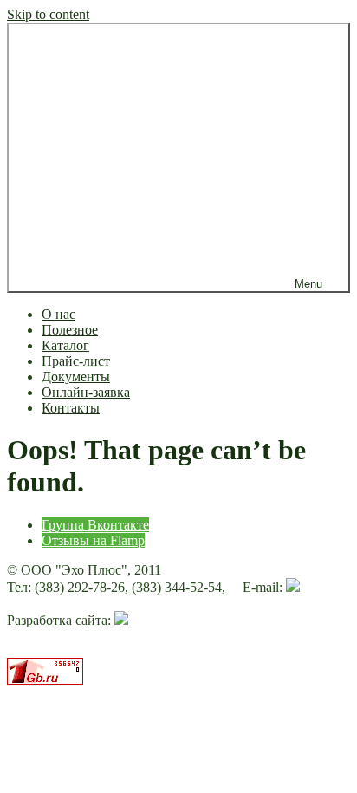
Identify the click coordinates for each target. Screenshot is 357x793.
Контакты (71, 407)
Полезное (70, 329)
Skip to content (48, 14)
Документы (76, 376)
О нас (58, 314)
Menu (308, 283)
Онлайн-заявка (86, 392)
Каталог (65, 345)
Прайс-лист (76, 361)
